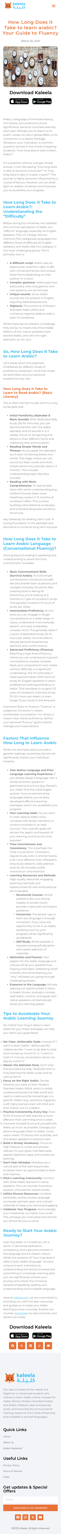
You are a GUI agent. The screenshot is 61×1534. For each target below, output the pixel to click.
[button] (53, 6)
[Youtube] (40, 1517)
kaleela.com (21, 1297)
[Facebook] (18, 1517)
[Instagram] (25, 1517)
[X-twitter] (33, 1517)
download (20, 1313)
